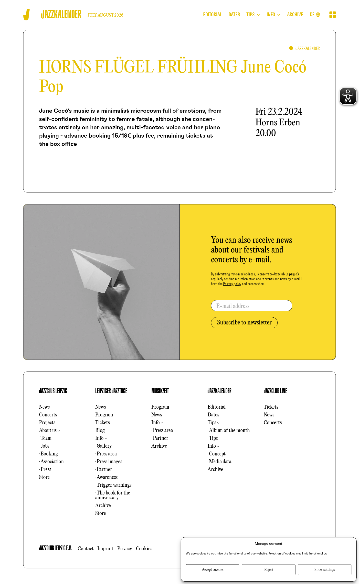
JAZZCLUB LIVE (275, 391)
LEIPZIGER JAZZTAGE (111, 391)
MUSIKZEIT (160, 391)
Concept (217, 454)
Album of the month (229, 430)
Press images (109, 462)
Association (52, 462)
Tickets (102, 423)
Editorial (217, 407)
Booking (49, 454)
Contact (86, 549)
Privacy (124, 549)
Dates (213, 415)
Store (44, 477)
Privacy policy (232, 284)
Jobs (45, 446)
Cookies (144, 549)
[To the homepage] (26, 14)
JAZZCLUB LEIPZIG (53, 391)
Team (46, 438)
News (44, 407)
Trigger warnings (114, 485)
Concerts (48, 415)
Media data (220, 462)
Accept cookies (212, 570)
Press (46, 470)
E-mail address (232, 306)
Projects (47, 423)
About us (47, 430)
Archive (103, 506)
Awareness (107, 477)
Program (104, 415)
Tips (212, 423)
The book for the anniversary (112, 495)
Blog (100, 430)
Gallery (104, 446)
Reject (268, 570)
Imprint (105, 549)
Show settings (325, 570)
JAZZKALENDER (220, 391)
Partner (104, 470)
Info (99, 438)
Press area (107, 454)
